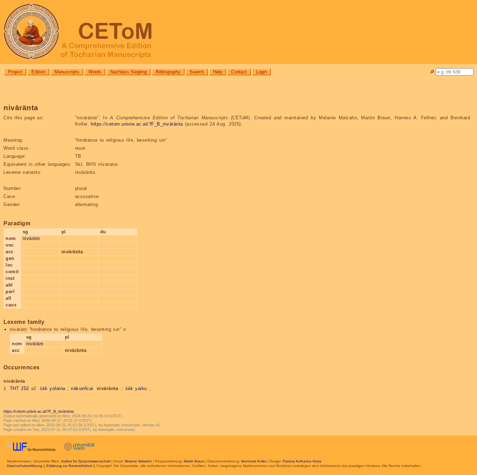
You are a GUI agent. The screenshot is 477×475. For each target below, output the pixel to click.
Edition (38, 72)
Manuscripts (66, 72)
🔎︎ (432, 72)
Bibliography (168, 72)
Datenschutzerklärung (24, 466)
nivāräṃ (31, 238)
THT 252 (19, 388)
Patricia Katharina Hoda (302, 461)
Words (94, 72)
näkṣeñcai (82, 388)
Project (15, 72)
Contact (239, 72)
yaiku (141, 388)
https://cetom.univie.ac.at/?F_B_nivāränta (137, 124)
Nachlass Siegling (128, 72)
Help (217, 72)
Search (197, 72)
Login (261, 72)
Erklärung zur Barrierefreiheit (69, 466)
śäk (44, 388)
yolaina (57, 388)
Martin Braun (194, 461)
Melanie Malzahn (138, 461)
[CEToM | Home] (238, 32)
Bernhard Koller (253, 461)
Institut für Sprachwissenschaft (85, 461)
